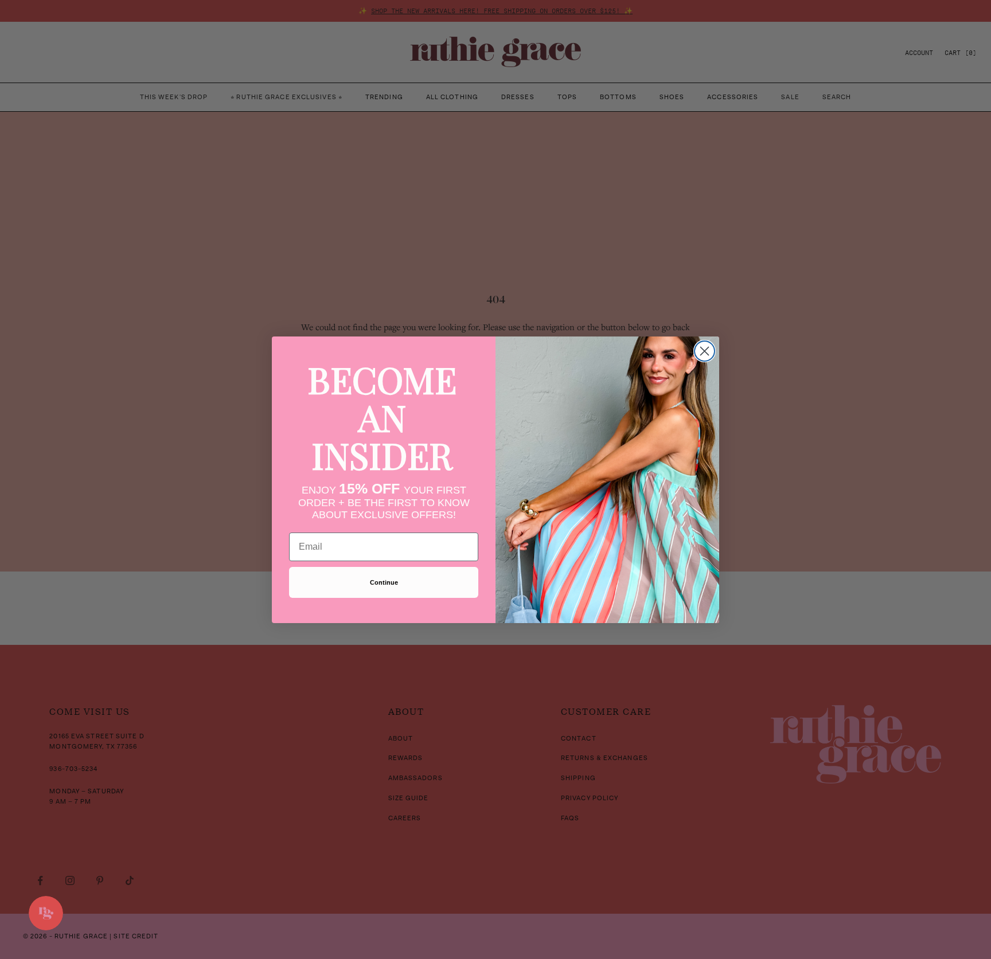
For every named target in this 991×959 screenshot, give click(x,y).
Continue (384, 582)
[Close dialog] (705, 351)
